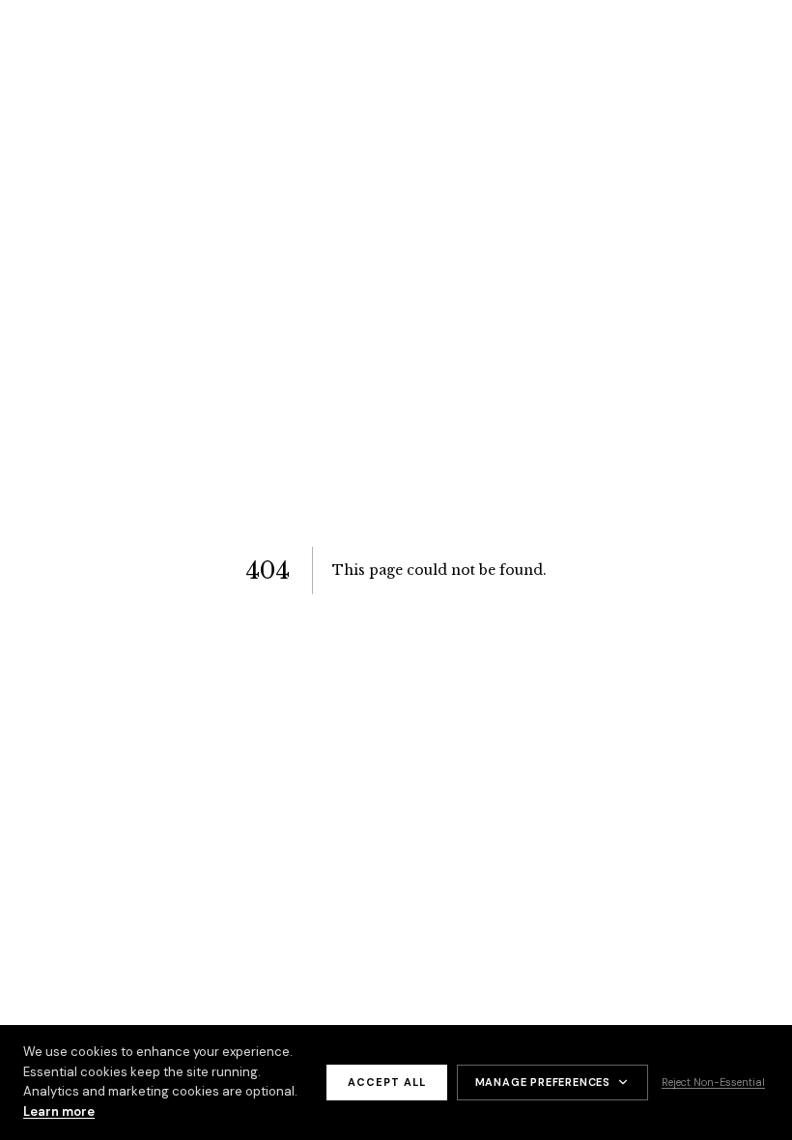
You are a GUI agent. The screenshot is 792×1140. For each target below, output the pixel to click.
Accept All (387, 1082)
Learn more (59, 1111)
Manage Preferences (542, 1082)
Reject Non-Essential (713, 1082)
